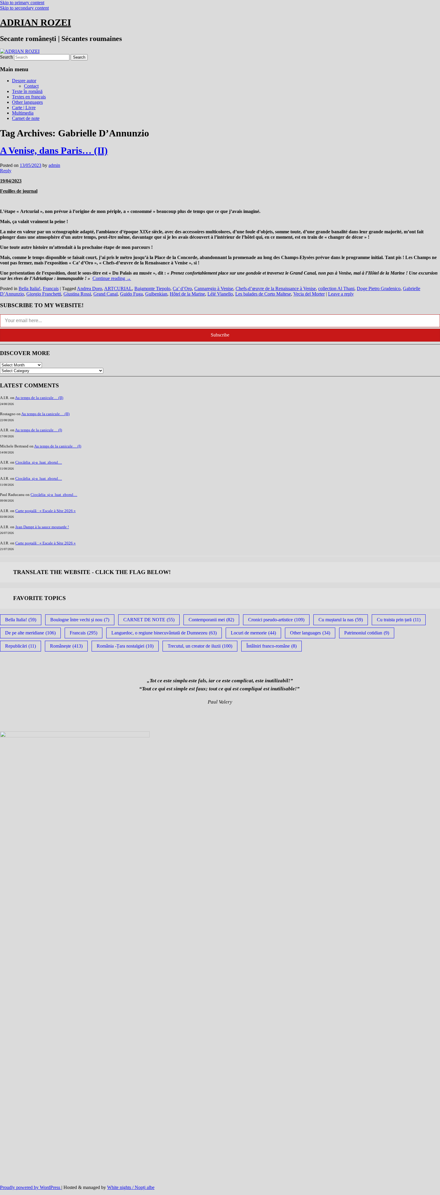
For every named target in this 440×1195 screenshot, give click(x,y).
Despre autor (24, 80)
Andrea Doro (89, 288)
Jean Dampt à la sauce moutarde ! (42, 527)
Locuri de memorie (253, 632)
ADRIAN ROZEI (35, 22)
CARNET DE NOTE (149, 619)
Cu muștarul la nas (340, 619)
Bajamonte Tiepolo (152, 288)
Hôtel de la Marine (187, 293)
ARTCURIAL (118, 288)
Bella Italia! (29, 288)
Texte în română (27, 91)
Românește (66, 646)
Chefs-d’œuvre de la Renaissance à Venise (276, 288)
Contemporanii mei (211, 619)
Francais (51, 288)
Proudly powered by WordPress (30, 1187)
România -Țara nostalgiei (125, 646)
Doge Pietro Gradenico (378, 288)
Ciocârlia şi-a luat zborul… (38, 462)
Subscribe (220, 334)
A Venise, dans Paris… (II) (54, 150)
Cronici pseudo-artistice (276, 619)
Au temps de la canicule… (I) (38, 430)
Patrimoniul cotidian (366, 632)
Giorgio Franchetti (43, 293)
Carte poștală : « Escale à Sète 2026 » (45, 511)
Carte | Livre (24, 107)
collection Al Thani (336, 288)
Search (6, 57)
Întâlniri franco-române (271, 646)
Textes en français (29, 96)
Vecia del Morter (309, 293)
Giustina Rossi (77, 293)
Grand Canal (105, 293)
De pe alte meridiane (30, 632)
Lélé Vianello (220, 293)
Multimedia (23, 112)
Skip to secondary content (24, 7)
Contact (31, 86)
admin (54, 165)
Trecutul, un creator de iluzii (200, 646)
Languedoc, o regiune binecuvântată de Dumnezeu (164, 632)
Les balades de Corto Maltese (263, 293)
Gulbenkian (156, 293)
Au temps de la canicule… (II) (39, 397)
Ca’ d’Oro (182, 288)
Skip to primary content (22, 2)
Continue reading (111, 278)
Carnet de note (26, 118)
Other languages (27, 102)
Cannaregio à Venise (213, 288)
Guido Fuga (131, 293)
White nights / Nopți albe (130, 1187)
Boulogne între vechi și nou (79, 619)
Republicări (20, 646)
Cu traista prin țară (399, 619)
